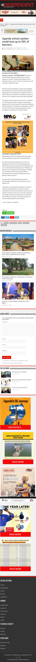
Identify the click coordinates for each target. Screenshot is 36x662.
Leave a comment (23, 49)
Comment (4, 321)
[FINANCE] (15, 555)
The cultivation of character (19, 372)
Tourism (2, 585)
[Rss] (16, 657)
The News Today (5, 642)
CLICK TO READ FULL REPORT (10, 202)
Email (4, 344)
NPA (20, 223)
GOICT (30, 655)
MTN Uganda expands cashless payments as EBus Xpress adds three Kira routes (16, 253)
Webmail (2, 648)
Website (4, 350)
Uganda (4, 225)
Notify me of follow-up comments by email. (16, 360)
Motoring (2, 634)
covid (6, 223)
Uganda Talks (4, 605)
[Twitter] (20, 657)
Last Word (3, 608)
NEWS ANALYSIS (11, 49)
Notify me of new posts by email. (13, 363)
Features (2, 628)
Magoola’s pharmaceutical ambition (22, 379)
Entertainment (4, 588)
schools (26, 223)
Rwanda (2, 594)
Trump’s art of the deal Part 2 (19, 387)
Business (2, 645)
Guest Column (4, 611)
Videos (2, 591)
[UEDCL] (15, 520)
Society (2, 631)
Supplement (3, 597)
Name (4, 338)
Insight (2, 620)
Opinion (2, 617)
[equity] (18, 484)
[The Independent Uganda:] (18, 4)
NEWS (7, 24)
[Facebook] (18, 657)
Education (13, 223)
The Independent (8, 48)
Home (2, 24)
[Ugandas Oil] (15, 413)
